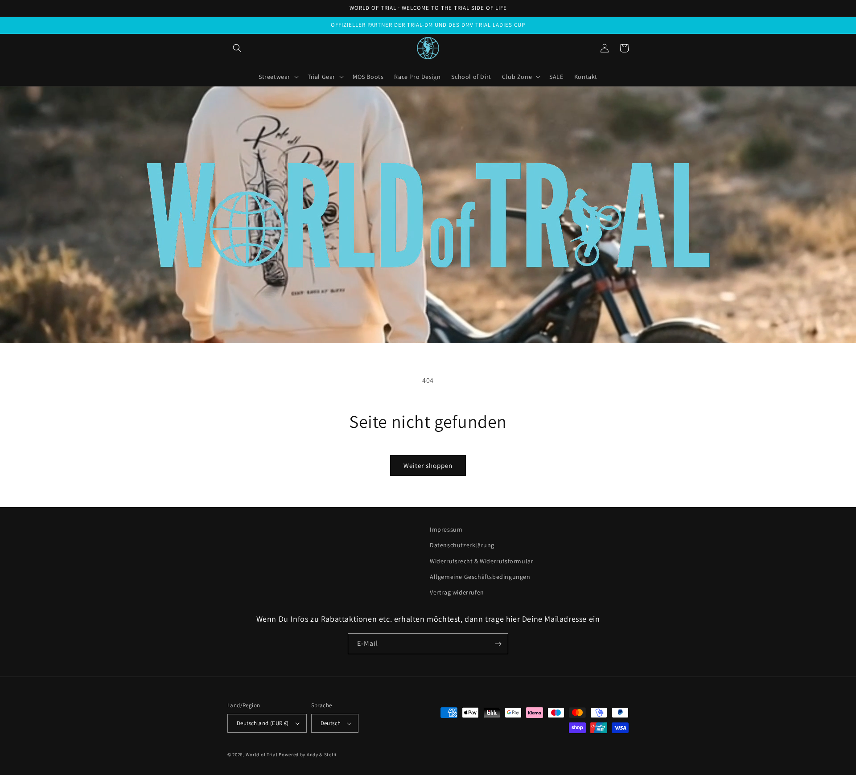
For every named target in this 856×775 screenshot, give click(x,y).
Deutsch (331, 723)
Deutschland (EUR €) (263, 723)
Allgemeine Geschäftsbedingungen (480, 577)
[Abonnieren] (498, 643)
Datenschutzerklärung (462, 545)
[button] (237, 48)
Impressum (446, 529)
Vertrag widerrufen (457, 592)
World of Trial (262, 754)
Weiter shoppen (428, 465)
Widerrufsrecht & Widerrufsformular (481, 561)
